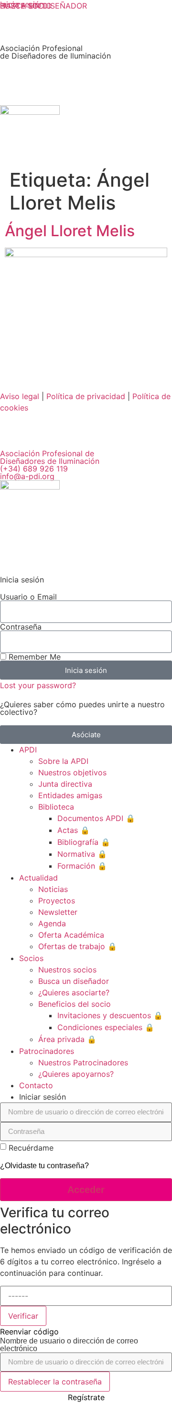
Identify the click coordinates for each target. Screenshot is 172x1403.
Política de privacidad (85, 396)
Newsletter (57, 912)
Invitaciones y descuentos (110, 1015)
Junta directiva (65, 784)
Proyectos (56, 900)
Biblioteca (56, 807)
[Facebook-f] (91, 435)
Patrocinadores (46, 1051)
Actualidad (38, 877)
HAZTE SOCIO (26, 5)
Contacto (36, 1085)
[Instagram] (38, 435)
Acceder (86, 1189)
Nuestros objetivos (72, 772)
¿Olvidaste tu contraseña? (44, 1166)
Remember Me (33, 657)
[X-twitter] (64, 435)
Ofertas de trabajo (77, 946)
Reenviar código (29, 1331)
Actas (73, 830)
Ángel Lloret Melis (70, 230)
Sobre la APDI (63, 761)
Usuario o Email (28, 597)
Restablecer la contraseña (55, 1381)
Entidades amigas (70, 795)
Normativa (82, 854)
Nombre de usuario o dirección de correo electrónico (69, 1345)
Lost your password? (38, 685)
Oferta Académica (71, 935)
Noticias (53, 889)
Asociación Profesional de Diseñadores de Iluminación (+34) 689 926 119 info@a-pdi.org (49, 465)
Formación (82, 866)
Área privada (67, 1039)
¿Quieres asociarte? (73, 992)
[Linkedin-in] (12, 435)
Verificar (23, 1316)
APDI (28, 749)
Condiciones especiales (105, 1027)
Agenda (52, 923)
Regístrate (86, 1397)
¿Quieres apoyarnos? (76, 1074)
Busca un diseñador (73, 981)
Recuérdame (31, 1148)
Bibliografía (83, 842)
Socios (31, 958)
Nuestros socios (67, 969)
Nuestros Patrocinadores (83, 1062)
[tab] (95, 1096)
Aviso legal (19, 396)
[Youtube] (117, 435)
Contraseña (21, 627)
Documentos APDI (96, 818)
